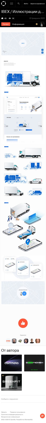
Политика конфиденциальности (12, 414)
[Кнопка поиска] (18, 3)
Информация (18, 24)
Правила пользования (17, 412)
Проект (6, 24)
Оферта (4, 412)
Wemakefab (28, 419)
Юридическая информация (10, 417)
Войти (26, 3)
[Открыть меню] (11, 3)
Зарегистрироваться (37, 3)
